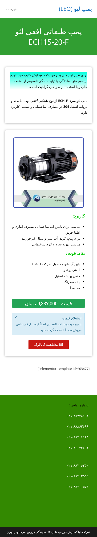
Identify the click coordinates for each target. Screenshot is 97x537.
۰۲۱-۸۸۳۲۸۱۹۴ (78, 415)
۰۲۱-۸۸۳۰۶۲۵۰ (78, 465)
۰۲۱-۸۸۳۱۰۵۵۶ (78, 486)
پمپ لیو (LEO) (75, 8)
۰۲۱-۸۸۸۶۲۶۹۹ (78, 426)
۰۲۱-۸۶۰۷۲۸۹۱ (78, 447)
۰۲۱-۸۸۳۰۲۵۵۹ (78, 476)
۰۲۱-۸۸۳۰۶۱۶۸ (78, 437)
